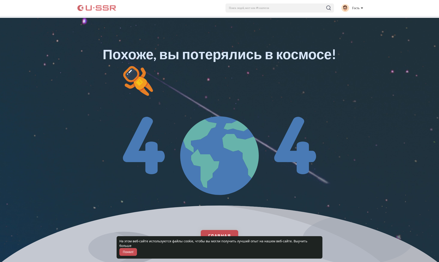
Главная (219, 235)
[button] (279, 8)
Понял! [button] (128, 252)
